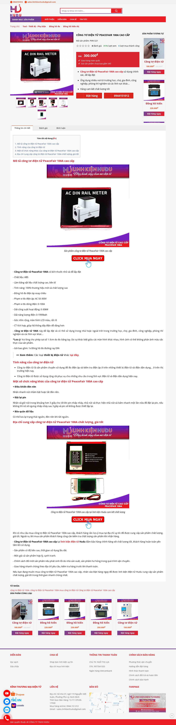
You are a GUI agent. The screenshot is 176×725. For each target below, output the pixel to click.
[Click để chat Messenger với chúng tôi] (6, 701)
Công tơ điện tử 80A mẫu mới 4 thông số (154, 62)
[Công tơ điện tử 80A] (127, 610)
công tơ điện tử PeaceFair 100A (44, 590)
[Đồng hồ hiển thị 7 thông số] (74, 610)
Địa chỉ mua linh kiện (59, 666)
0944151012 (18, 2)
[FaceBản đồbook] (107, 704)
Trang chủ (15, 26)
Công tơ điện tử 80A (127, 623)
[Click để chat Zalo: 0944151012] (6, 709)
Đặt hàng (92, 96)
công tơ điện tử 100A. (20, 590)
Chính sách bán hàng (142, 654)
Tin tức (83, 19)
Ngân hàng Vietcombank (100, 670)
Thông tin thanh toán (103, 654)
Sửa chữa (14, 666)
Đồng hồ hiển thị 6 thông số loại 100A (101, 623)
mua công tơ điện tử (68, 590)
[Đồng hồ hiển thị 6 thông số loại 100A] (101, 610)
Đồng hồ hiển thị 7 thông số (74, 623)
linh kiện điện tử (70, 541)
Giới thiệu (49, 19)
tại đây (74, 355)
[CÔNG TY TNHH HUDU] (23, 10)
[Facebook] (147, 704)
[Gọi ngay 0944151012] (6, 718)
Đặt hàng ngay (154, 72)
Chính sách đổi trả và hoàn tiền (143, 675)
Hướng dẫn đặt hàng (138, 666)
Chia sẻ (73, 19)
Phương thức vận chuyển (140, 662)
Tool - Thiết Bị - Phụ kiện (34, 26)
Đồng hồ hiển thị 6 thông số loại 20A (154, 103)
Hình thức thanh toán (139, 670)
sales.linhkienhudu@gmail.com (42, 2)
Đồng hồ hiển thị (71, 26)
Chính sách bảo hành (139, 679)
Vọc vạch (14, 662)
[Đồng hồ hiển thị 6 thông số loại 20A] (154, 90)
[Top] (172, 715)
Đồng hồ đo (54, 26)
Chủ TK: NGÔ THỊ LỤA (99, 662)
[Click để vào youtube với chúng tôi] (6, 693)
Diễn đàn (62, 19)
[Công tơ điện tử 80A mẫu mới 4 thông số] (154, 49)
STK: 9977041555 (97, 666)
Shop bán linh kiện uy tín (61, 662)
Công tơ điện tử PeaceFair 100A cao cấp (97, 590)
